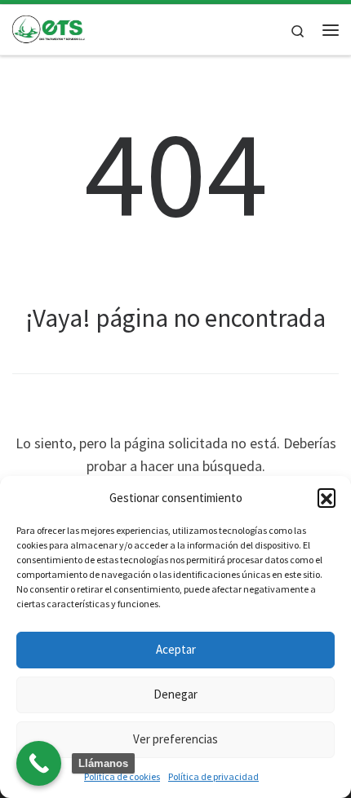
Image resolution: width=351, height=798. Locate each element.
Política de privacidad (213, 776)
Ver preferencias (175, 739)
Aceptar (176, 649)
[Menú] (330, 30)
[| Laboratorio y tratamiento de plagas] (49, 27)
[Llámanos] (38, 763)
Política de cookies (122, 776)
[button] (326, 497)
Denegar (175, 694)
